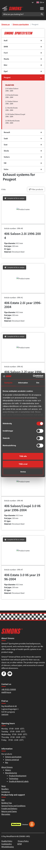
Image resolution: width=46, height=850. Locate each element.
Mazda (6, 59)
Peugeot (7, 77)
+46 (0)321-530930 (8, 689)
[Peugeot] (23, 33)
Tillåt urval (23, 464)
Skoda (6, 151)
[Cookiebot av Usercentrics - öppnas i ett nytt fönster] (33, 376)
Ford (6, 53)
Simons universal (12, 759)
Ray (6, 762)
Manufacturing (11, 773)
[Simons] (12, 8)
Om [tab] (37, 383)
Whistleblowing (7, 847)
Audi (5, 40)
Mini (5, 65)
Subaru (7, 157)
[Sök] (42, 14)
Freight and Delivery (9, 808)
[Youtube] (9, 675)
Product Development (17, 775)
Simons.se (5, 24)
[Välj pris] (32, 2)
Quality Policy (6, 841)
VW (5, 163)
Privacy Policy (23, 841)
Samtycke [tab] (8, 383)
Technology (13, 778)
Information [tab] (23, 383)
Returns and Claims (9, 811)
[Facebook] (3, 675)
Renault (7, 132)
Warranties (5, 814)
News (3, 786)
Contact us (5, 792)
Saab (6, 138)
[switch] (40, 431)
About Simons (7, 767)
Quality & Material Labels (19, 781)
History (8, 770)
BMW (6, 47)
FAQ (3, 800)
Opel (6, 71)
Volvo (6, 169)
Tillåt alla (23, 456)
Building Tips (6, 803)
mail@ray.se (6, 692)
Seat (5, 144)
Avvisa (23, 472)
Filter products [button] (37, 189)
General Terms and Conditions (13, 805)
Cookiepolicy (6, 844)
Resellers (5, 789)
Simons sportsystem (21, 24)
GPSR (19, 844)
